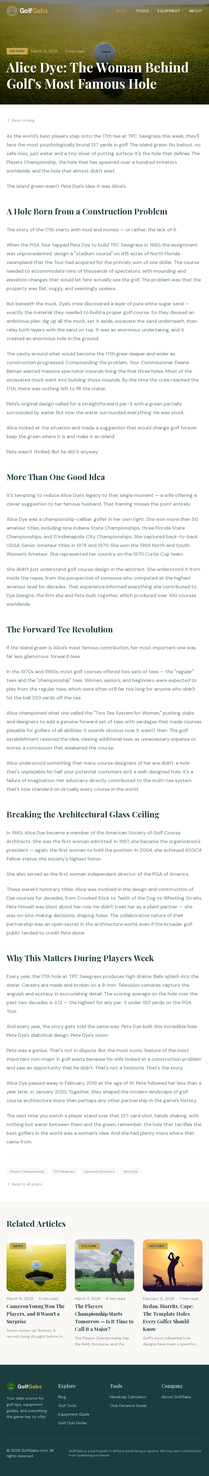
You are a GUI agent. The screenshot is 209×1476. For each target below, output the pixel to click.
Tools (142, 10)
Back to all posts (27, 1184)
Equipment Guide (74, 1414)
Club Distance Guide (128, 1405)
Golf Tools (67, 1405)
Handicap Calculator (128, 1396)
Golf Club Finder (72, 1422)
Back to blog (23, 120)
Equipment (169, 10)
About (196, 10)
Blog (121, 10)
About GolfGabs (176, 1396)
